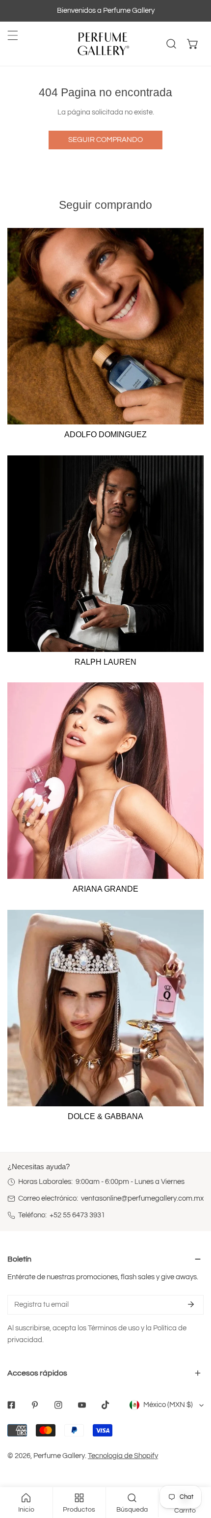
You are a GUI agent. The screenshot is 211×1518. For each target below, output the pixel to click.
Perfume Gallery (59, 1456)
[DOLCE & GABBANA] (105, 1008)
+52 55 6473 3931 (77, 1215)
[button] (193, 44)
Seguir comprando (105, 139)
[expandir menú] (13, 35)
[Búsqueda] (171, 44)
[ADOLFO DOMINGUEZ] (105, 326)
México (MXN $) (168, 1404)
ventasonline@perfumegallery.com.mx (142, 1198)
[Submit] (191, 1304)
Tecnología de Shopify (123, 1456)
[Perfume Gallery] (103, 43)
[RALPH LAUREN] (105, 553)
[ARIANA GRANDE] (105, 780)
